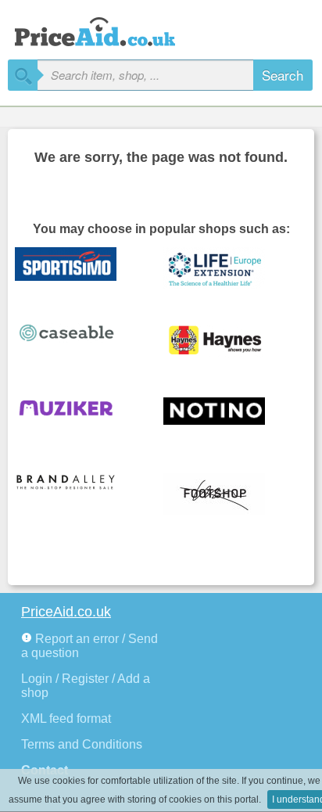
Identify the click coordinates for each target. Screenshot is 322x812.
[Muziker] (77, 419)
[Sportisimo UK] (77, 269)
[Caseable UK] (77, 344)
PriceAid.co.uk (66, 612)
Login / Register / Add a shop (85, 685)
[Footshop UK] (225, 494)
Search (282, 74)
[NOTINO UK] (225, 419)
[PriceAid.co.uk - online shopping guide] (109, 29)
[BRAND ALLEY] (77, 494)
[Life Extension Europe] (225, 269)
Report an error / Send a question (89, 645)
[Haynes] (225, 344)
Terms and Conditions (81, 744)
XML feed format (66, 718)
